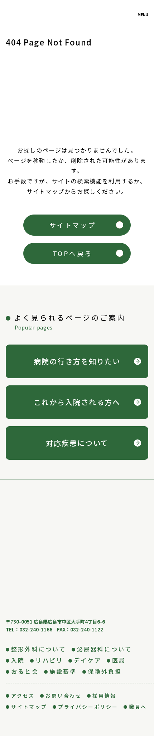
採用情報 (104, 695)
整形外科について (38, 649)
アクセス (23, 695)
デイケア (87, 660)
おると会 (25, 671)
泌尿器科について (104, 649)
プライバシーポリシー (88, 706)
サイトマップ (72, 225)
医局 (119, 660)
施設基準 (63, 671)
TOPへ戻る (73, 253)
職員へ (138, 706)
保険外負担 (105, 671)
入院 (18, 660)
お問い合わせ (63, 695)
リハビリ (49, 660)
